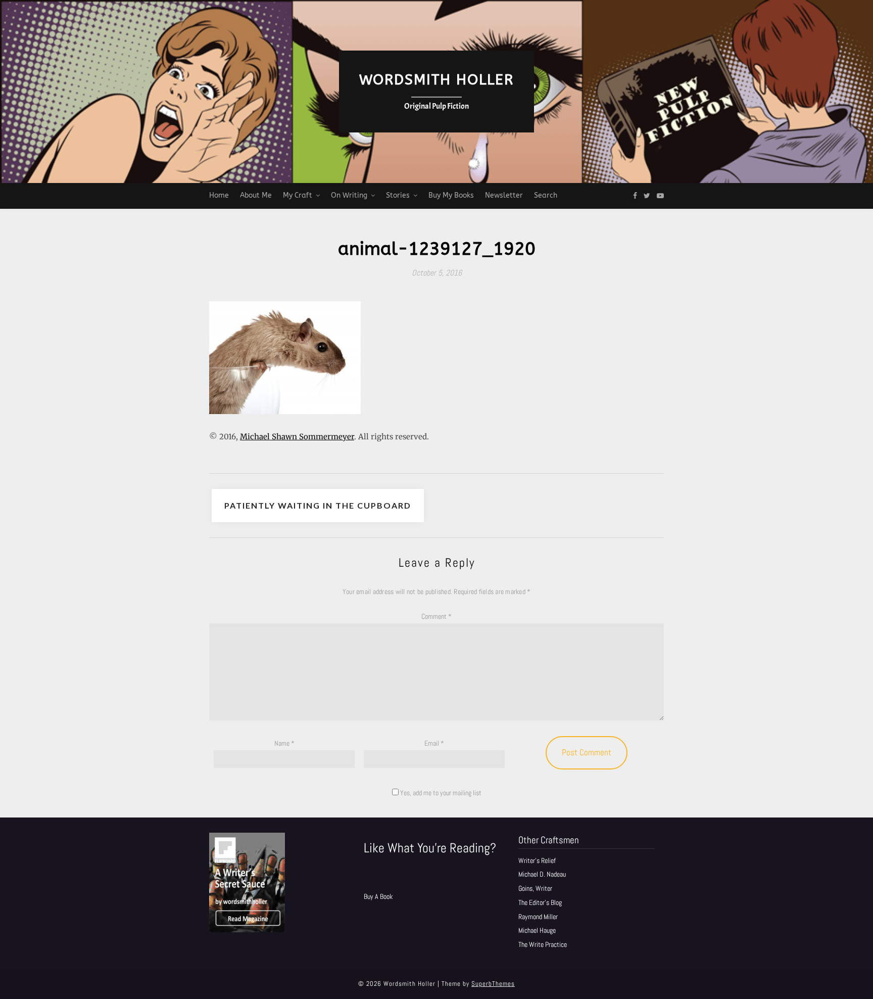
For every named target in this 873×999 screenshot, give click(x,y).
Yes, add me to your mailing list (440, 792)
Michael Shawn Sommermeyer (297, 436)
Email (434, 743)
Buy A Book (378, 896)
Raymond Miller (538, 916)
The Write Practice (542, 944)
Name (284, 743)
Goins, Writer (535, 888)
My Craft (297, 195)
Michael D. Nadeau (542, 874)
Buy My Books (451, 195)
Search (545, 195)
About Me (256, 195)
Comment (436, 616)
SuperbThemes (493, 983)
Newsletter (504, 195)
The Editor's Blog (540, 902)
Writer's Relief (537, 860)
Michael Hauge (537, 930)
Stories (398, 195)
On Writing (349, 195)
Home (219, 195)
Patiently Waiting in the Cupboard (317, 505)
